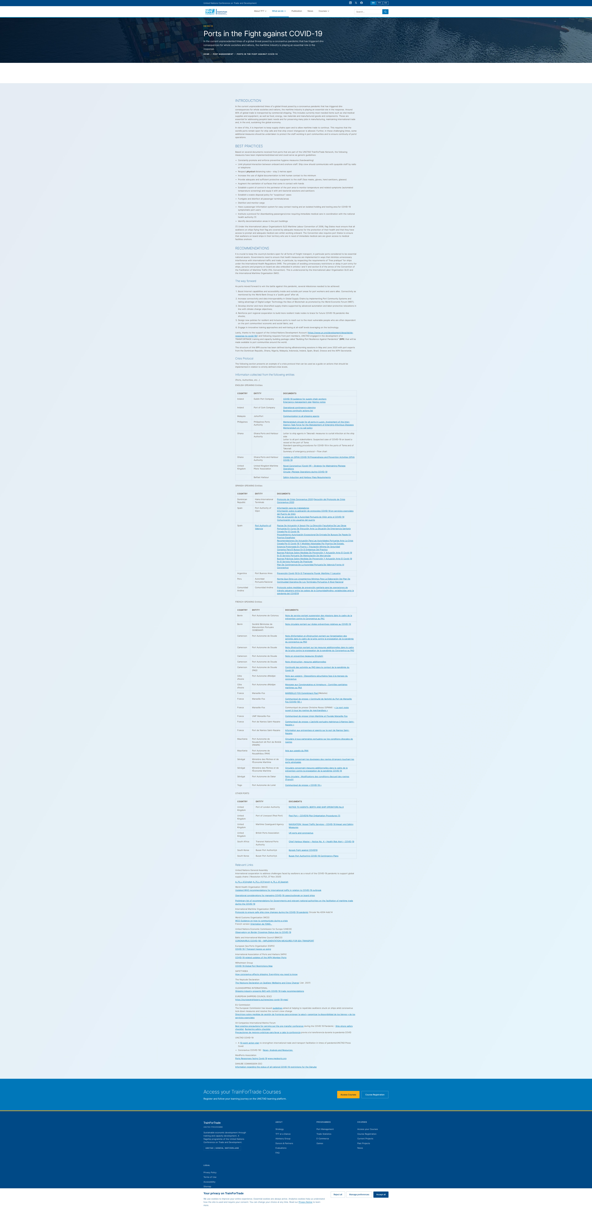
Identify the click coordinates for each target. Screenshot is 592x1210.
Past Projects (363, 1143)
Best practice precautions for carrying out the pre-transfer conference (269, 1026)
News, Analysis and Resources (278, 1050)
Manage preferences (359, 1194)
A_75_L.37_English (243, 882)
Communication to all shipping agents (301, 416)
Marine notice (319, 402)
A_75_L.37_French (261, 882)
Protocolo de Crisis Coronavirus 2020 (295, 499)
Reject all (338, 1194)
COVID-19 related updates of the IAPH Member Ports (260, 957)
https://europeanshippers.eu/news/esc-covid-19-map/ (261, 999)
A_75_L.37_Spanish (279, 882)
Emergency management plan (297, 402)
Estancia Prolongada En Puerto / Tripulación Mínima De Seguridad (308, 546)
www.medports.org (277, 1058)
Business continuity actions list (298, 410)
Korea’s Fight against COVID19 (303, 850)
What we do (278, 11)
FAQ (277, 1152)
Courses (323, 11)
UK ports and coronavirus (301, 833)
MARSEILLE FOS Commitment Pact (301, 693)
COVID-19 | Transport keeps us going (253, 949)
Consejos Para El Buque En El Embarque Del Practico (302, 549)
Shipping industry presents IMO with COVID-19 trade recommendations (269, 991)
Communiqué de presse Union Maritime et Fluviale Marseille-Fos (316, 716)
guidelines (277, 1008)
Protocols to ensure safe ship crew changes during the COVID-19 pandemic (271, 912)
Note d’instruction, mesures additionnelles (305, 661)
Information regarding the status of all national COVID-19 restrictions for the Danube (276, 1067)
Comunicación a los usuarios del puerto (296, 520)
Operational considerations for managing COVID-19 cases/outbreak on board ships (275, 895)
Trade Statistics (324, 1134)
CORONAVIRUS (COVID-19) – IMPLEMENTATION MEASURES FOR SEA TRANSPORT (274, 940)
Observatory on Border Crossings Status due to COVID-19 (263, 932)
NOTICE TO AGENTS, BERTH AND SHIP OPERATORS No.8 (316, 807)
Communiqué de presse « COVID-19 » (303, 785)
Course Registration (376, 1095)
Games (320, 1143)
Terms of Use (210, 1177)
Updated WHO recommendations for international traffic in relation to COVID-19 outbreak (278, 890)
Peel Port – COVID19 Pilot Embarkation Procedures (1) (314, 815)
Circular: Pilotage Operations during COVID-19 (305, 472)
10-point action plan (249, 1043)
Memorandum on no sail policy (297, 428)
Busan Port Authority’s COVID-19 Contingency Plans (313, 856)
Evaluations (280, 1148)
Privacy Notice (305, 1202)
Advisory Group (282, 1138)
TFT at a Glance (283, 1134)
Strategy (279, 1129)
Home (207, 54)
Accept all (381, 1194)
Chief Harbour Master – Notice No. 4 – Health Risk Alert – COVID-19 (321, 841)
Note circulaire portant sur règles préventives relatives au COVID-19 (318, 624)
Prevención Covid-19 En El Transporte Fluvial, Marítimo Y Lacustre (309, 573)
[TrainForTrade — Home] (216, 11)
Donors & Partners (284, 1143)
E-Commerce (323, 1138)
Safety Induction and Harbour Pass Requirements (307, 477)
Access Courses (350, 1095)
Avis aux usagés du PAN (296, 750)
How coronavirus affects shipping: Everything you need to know (266, 974)
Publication (297, 11)
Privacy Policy (210, 1172)
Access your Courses (367, 1129)
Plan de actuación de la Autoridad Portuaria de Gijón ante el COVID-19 (310, 517)
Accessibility (209, 1182)
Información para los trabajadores (293, 508)
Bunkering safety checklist (257, 1029)
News (310, 11)
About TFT (259, 11)
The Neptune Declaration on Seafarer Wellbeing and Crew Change (267, 983)
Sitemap (207, 1186)
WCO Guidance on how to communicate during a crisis (261, 920)
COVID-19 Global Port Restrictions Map (254, 966)
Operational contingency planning (299, 407)
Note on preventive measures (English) (304, 656)
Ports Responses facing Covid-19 (251, 1058)
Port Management (325, 1129)
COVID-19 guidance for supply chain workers (304, 399)
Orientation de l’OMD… (261, 924)
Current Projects (365, 1138)
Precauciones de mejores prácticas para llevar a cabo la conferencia (267, 1032)
